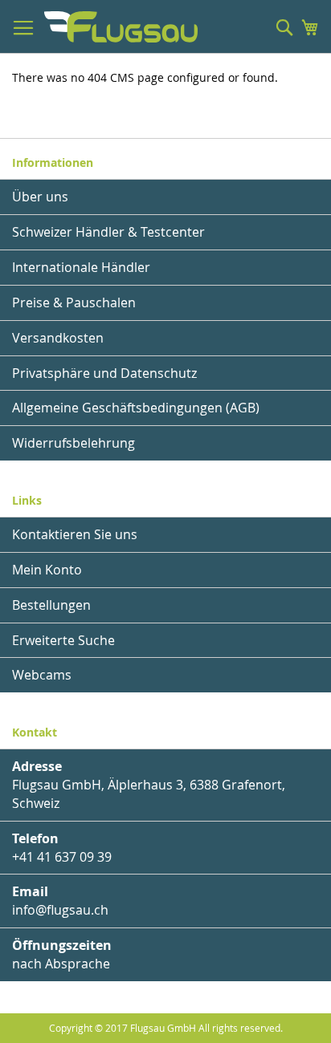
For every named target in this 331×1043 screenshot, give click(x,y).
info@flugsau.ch (60, 910)
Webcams (42, 675)
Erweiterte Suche (63, 640)
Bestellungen (51, 605)
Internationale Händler (81, 267)
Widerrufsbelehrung (73, 443)
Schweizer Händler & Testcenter (108, 232)
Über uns (40, 196)
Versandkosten (58, 338)
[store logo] (121, 27)
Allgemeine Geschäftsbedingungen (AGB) (135, 407)
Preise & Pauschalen (74, 302)
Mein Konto (47, 569)
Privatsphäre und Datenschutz (104, 373)
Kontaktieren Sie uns (74, 534)
